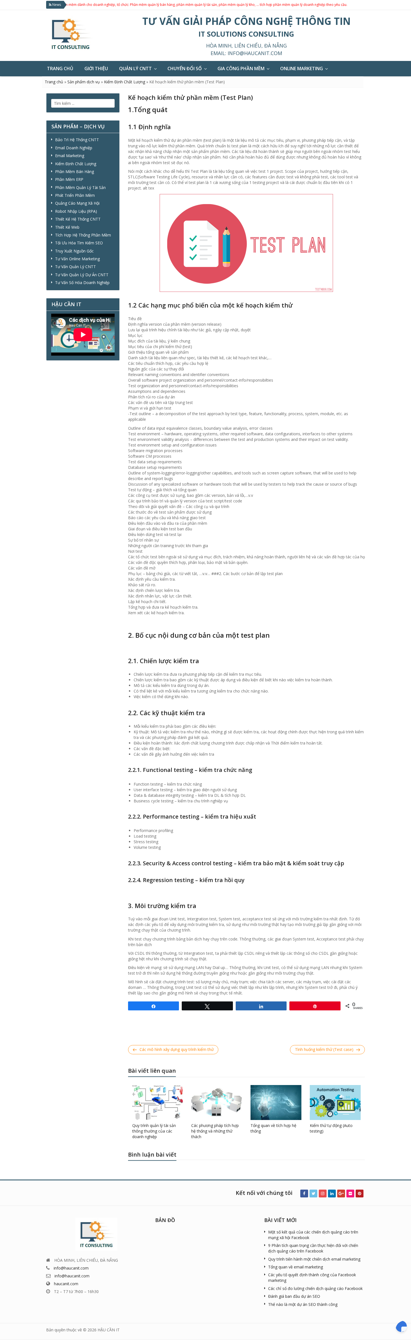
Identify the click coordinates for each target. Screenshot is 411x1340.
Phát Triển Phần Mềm (75, 195)
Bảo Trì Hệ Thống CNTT (77, 139)
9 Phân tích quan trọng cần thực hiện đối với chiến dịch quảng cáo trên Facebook (313, 1248)
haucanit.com (66, 1283)
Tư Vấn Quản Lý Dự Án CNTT (81, 274)
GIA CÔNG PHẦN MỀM (241, 68)
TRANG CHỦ (60, 68)
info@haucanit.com (255, 53)
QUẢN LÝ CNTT (135, 68)
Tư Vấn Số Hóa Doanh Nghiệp (82, 282)
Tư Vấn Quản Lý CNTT (75, 266)
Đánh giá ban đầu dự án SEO (294, 1296)
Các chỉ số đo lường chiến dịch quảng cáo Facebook (315, 1288)
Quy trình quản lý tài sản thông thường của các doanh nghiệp (154, 1131)
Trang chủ (54, 81)
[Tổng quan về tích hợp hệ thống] (276, 1102)
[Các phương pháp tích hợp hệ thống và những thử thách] (216, 1102)
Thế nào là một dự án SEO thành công (302, 1304)
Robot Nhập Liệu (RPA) (76, 211)
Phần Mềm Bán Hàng (74, 171)
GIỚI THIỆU (96, 68)
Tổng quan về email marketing (295, 1267)
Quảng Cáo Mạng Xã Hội (77, 203)
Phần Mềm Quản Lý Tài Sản (80, 187)
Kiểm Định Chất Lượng (124, 81)
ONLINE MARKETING (301, 68)
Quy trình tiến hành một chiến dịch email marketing (314, 1259)
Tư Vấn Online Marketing (77, 258)
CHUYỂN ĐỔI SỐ (184, 68)
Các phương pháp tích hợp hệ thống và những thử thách (215, 1131)
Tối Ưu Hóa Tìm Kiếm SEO (79, 242)
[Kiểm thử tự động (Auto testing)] (335, 1102)
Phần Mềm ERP (69, 179)
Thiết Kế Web (67, 227)
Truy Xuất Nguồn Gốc (74, 251)
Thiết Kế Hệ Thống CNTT (78, 219)
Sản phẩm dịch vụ (83, 81)
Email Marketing (69, 155)
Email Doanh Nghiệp (73, 147)
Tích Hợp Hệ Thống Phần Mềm (83, 235)
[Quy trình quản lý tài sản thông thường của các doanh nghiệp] (157, 1102)
